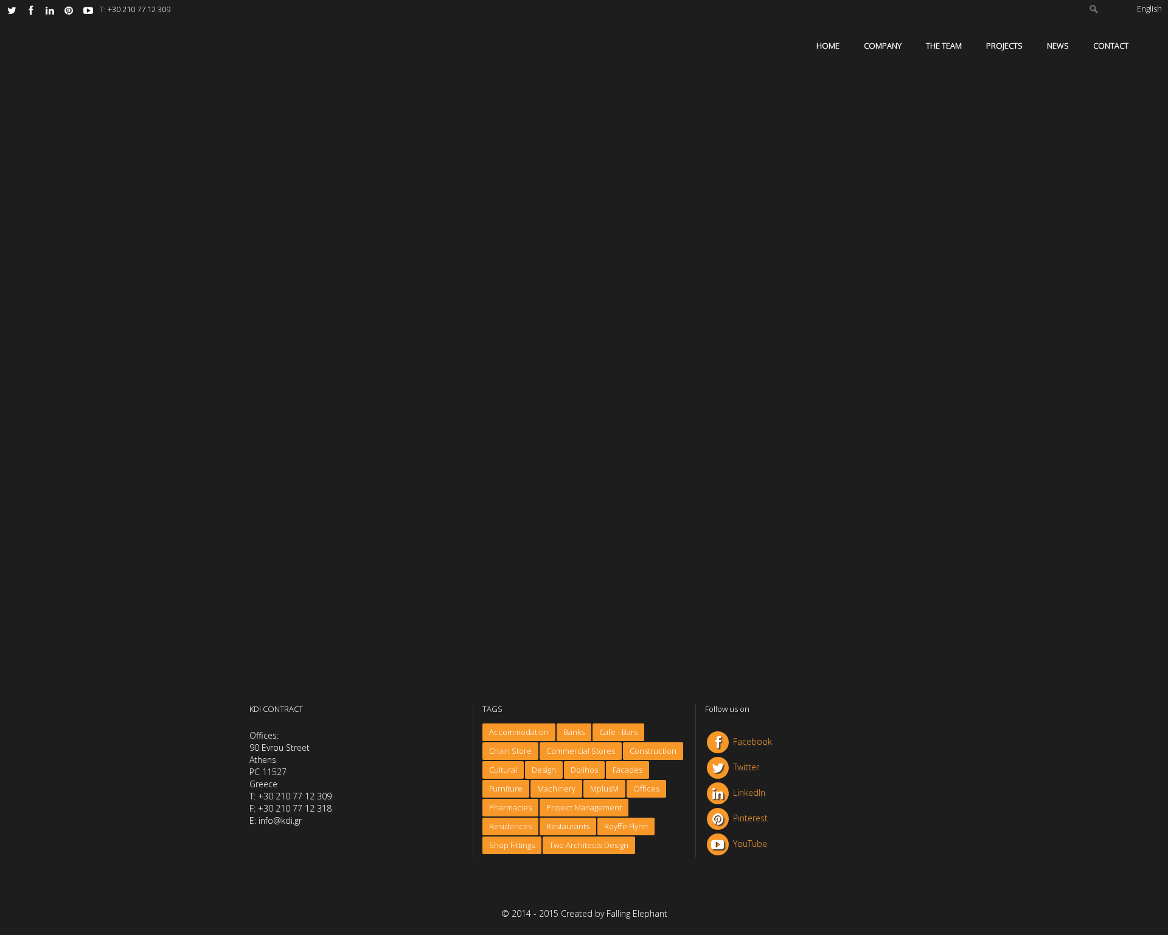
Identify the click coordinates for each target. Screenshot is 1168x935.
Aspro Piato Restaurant (318, 526)
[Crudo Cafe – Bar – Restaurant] (776, 223)
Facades (627, 769)
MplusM (604, 788)
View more (296, 347)
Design (544, 769)
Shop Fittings (512, 845)
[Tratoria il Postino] (565, 439)
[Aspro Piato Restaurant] (353, 439)
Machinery (556, 788)
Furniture (506, 788)
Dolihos (584, 769)
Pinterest (750, 818)
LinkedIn (749, 792)
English (1149, 8)
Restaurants (567, 826)
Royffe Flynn (626, 826)
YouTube (750, 843)
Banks (574, 731)
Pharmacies (510, 807)
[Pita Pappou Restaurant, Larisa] (565, 223)
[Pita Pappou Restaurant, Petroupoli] (353, 223)
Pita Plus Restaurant (733, 526)
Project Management (584, 807)
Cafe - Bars (618, 731)
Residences (510, 826)
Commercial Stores (580, 750)
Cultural (503, 769)
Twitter (746, 767)
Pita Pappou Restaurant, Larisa (546, 309)
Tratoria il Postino (517, 526)
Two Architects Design (588, 845)
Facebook (752, 741)
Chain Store (510, 750)
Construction (653, 750)
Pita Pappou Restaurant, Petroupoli (344, 309)
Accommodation (519, 731)
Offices (646, 788)
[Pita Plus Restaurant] (776, 439)
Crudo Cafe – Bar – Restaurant (756, 309)
